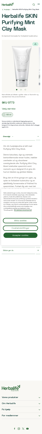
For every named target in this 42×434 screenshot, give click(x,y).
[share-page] (35, 44)
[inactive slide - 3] (25, 89)
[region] (21, 217)
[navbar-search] (33, 4)
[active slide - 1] (16, 89)
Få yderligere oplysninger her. (22, 210)
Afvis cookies (20, 221)
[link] (39, 4)
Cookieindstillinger (20, 228)
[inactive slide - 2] (21, 89)
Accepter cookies (20, 235)
